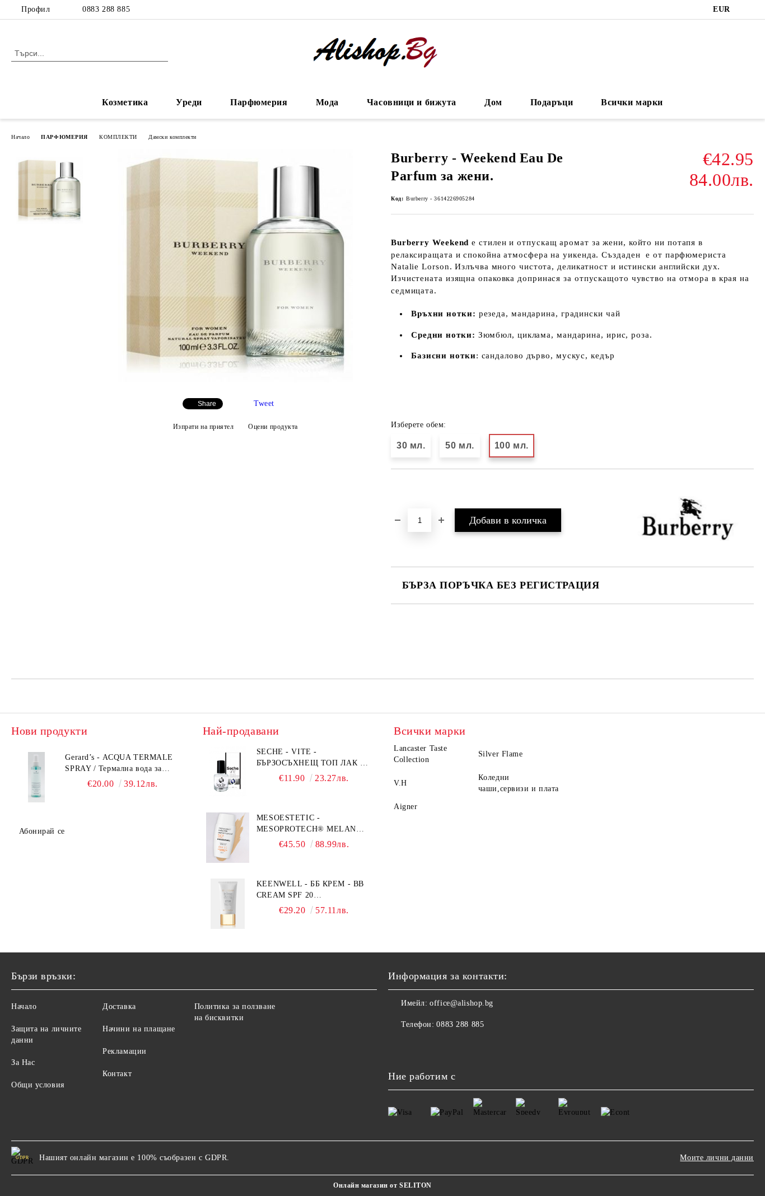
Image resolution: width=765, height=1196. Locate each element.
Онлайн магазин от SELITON (382, 1185)
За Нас (23, 1062)
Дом (493, 102)
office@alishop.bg (461, 1003)
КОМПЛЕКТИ (118, 137)
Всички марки (632, 102)
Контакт (117, 1073)
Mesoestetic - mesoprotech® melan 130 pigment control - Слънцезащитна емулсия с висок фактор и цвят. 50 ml (313, 824)
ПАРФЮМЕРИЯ (64, 137)
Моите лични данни (717, 1157)
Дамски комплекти (172, 137)
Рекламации (124, 1051)
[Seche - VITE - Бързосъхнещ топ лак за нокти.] (228, 771)
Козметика (125, 102)
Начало (20, 137)
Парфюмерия (259, 102)
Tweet (264, 403)
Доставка (119, 1006)
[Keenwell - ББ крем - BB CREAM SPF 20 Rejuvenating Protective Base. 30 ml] (228, 904)
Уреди (189, 102)
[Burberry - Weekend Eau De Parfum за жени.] (235, 380)
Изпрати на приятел (203, 427)
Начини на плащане (138, 1029)
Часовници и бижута (411, 102)
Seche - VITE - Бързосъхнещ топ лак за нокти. (313, 758)
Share (207, 404)
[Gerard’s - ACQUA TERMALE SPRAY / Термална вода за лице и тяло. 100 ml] (36, 777)
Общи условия (37, 1085)
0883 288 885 (106, 9)
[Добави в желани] (412, 488)
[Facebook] (747, 9)
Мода (327, 102)
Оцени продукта (273, 427)
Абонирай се (42, 831)
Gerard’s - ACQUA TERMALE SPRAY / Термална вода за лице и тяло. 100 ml (118, 763)
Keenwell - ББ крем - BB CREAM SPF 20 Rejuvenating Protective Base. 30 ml (310, 890)
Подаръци (551, 102)
